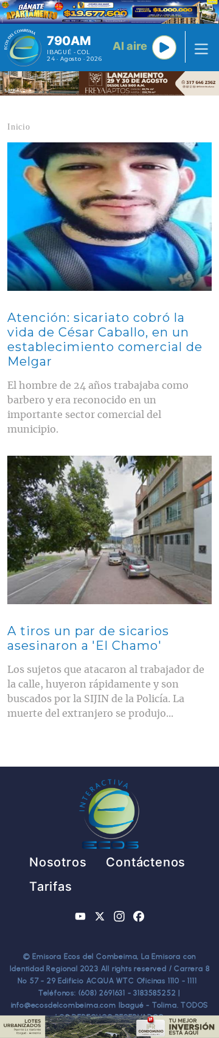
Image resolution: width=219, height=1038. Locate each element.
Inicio (18, 126)
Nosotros (57, 862)
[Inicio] (22, 47)
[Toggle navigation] (197, 47)
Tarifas (50, 886)
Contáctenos (146, 862)
